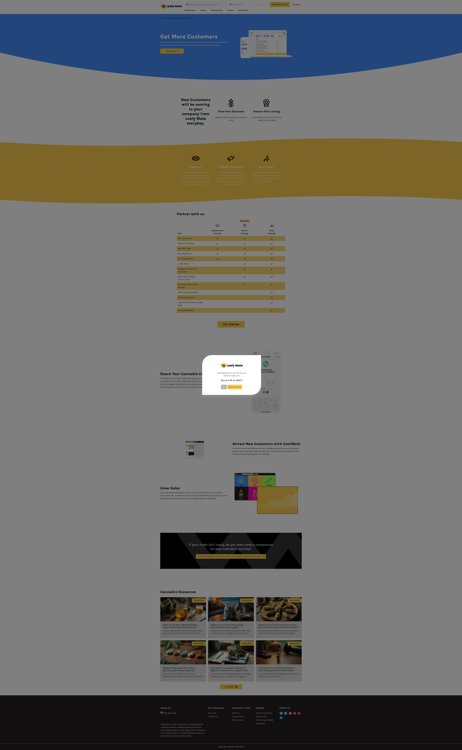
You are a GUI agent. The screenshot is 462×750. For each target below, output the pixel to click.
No (224, 387)
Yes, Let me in (235, 387)
